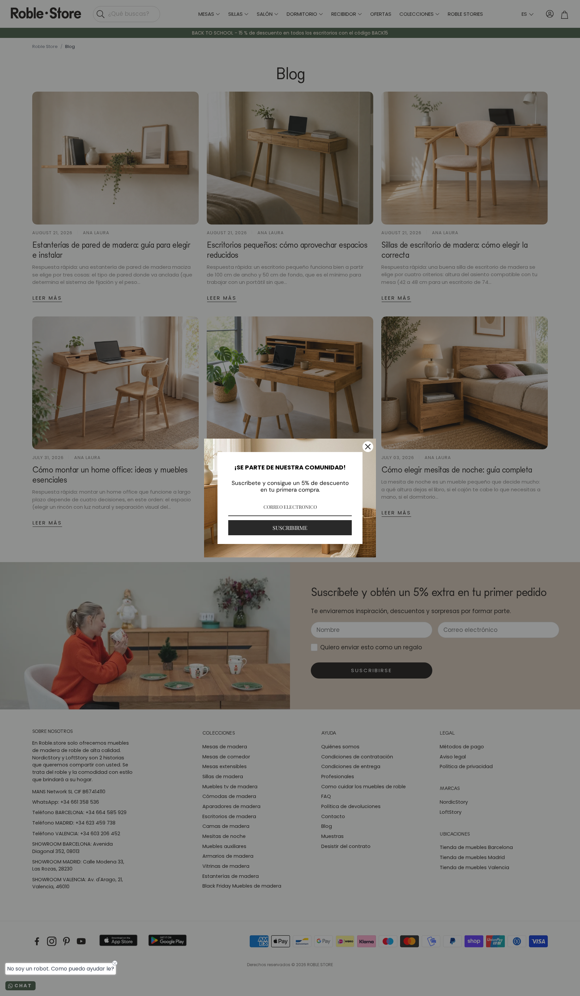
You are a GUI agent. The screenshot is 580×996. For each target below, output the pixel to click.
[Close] (368, 447)
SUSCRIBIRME (290, 527)
